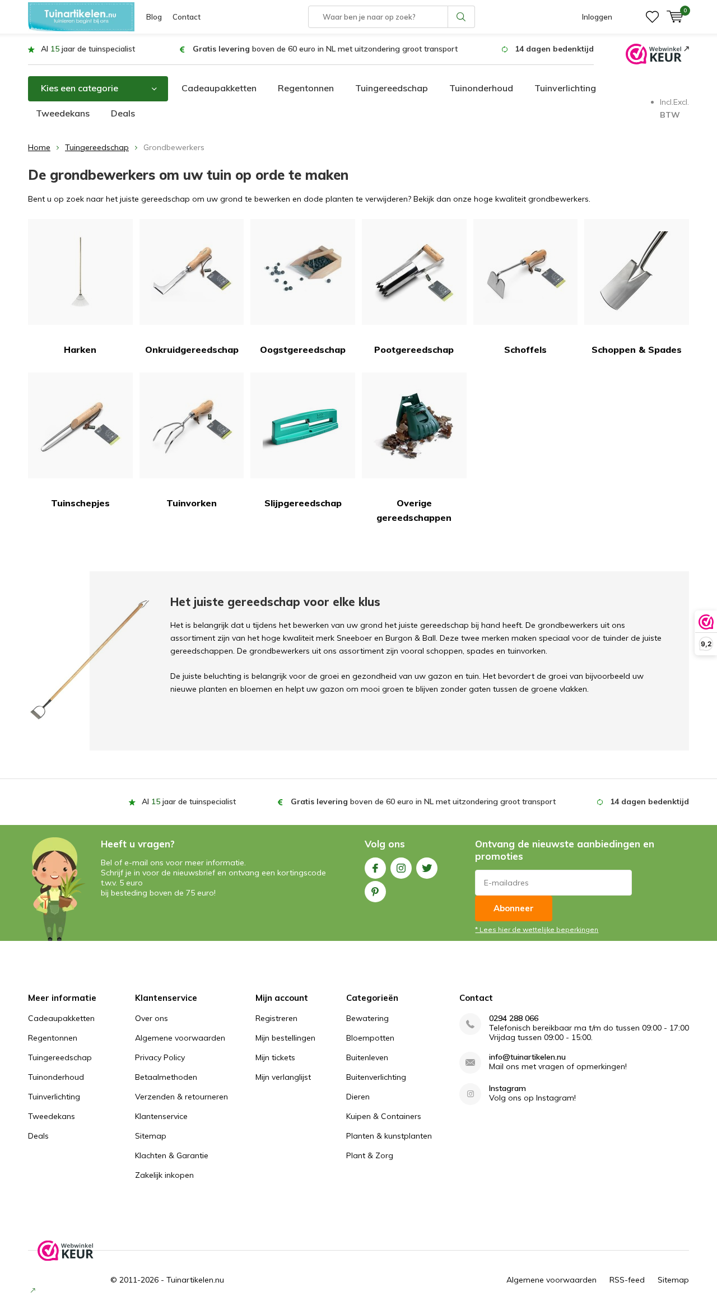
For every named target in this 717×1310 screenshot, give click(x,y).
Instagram (401, 868)
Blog (154, 16)
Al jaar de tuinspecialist (88, 49)
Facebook (375, 868)
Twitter (426, 868)
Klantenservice (161, 1116)
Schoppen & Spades (637, 349)
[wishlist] (652, 17)
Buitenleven (367, 1057)
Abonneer (513, 908)
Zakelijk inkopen (164, 1175)
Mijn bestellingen (285, 1038)
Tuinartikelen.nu (195, 1280)
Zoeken (461, 17)
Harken (80, 349)
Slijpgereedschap (303, 503)
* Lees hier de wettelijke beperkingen (536, 929)
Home (39, 147)
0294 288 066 (513, 1018)
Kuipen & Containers (383, 1116)
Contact (187, 16)
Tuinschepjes (80, 503)
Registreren (276, 1018)
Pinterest (375, 891)
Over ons (151, 1018)
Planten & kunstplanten (389, 1136)
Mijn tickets (275, 1057)
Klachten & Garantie (171, 1155)
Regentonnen (306, 88)
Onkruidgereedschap (192, 349)
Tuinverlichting (565, 88)
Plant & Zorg (369, 1155)
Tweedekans (63, 113)
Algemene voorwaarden (180, 1038)
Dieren (358, 1097)
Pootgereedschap (414, 349)
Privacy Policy (160, 1057)
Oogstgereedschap (303, 349)
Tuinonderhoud (481, 88)
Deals (123, 113)
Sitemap (150, 1136)
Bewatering (367, 1018)
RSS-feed (627, 1280)
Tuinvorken (191, 503)
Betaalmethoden (166, 1077)
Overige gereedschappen (413, 510)
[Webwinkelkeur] (657, 53)
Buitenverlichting (376, 1077)
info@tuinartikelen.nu (527, 1057)
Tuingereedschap (391, 88)
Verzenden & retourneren (181, 1097)
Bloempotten (370, 1038)
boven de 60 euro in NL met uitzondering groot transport (325, 49)
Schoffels (525, 349)
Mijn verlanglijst (283, 1077)
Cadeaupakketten (219, 88)
